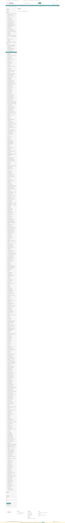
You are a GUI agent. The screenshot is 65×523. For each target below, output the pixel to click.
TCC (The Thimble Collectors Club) (11, 30)
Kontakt (28, 516)
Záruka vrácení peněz (37, 0)
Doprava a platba (25, 0)
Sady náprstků (9, 33)
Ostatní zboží (8, 43)
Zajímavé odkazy (29, 515)
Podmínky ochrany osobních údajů (31, 518)
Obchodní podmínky (31, 0)
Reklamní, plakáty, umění (10, 26)
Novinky (8, 10)
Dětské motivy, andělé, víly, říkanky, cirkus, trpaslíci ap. (12, 25)
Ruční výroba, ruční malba (10, 29)
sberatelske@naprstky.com (21, 512)
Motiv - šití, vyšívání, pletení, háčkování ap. (12, 36)
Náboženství (9, 27)
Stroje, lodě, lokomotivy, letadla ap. (12, 35)
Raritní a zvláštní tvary (10, 28)
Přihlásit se (8, 503)
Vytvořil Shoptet (57, 521)
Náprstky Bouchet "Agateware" (41, 515)
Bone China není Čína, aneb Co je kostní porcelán (42, 513)
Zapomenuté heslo (8, 505)
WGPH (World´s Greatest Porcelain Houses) (11, 32)
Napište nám (29, 517)
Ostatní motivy (9, 34)
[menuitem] (7, 5)
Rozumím (43, 522)
